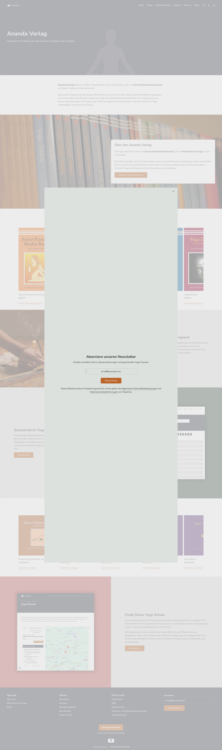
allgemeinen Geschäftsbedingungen (139, 388)
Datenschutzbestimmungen (103, 392)
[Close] (173, 191)
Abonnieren (111, 380)
